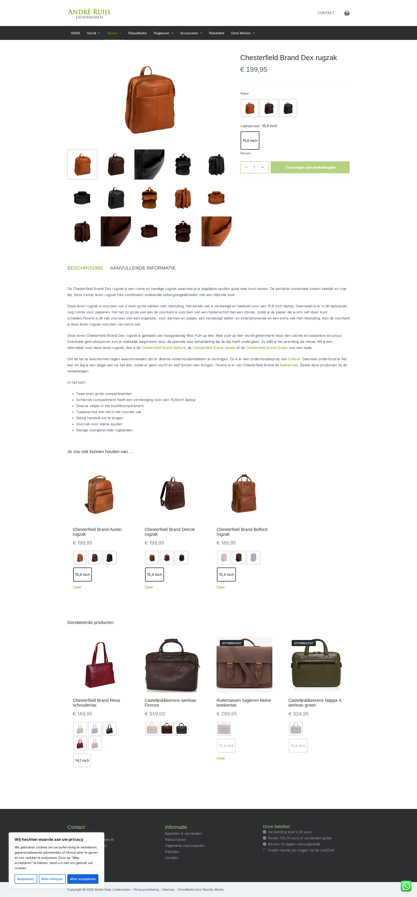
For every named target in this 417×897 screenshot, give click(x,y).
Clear (77, 587)
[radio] (249, 108)
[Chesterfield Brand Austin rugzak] (101, 494)
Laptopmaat (250, 126)
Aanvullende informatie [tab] (143, 268)
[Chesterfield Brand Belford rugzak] (244, 494)
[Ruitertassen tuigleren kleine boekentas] (244, 664)
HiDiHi (75, 33)
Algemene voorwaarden (185, 845)
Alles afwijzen (52, 879)
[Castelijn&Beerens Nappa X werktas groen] (316, 664)
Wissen (245, 153)
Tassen (112, 33)
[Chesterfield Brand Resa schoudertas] (101, 664)
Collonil (294, 359)
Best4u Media (213, 889)
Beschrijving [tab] (85, 268)
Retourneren (175, 839)
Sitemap (168, 889)
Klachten (172, 852)
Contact (326, 13)
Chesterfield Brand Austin (267, 347)
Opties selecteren (101, 596)
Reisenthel (216, 33)
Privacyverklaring (146, 889)
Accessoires (189, 33)
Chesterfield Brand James (214, 347)
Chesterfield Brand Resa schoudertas (96, 702)
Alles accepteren (83, 879)
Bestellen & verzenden (183, 833)
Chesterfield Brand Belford (163, 347)
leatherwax (289, 365)
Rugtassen (161, 33)
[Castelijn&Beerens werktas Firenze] (172, 664)
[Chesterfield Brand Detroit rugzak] (172, 494)
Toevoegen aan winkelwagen (310, 167)
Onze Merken (241, 33)
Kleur (245, 93)
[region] (56, 860)
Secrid (91, 33)
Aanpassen (25, 879)
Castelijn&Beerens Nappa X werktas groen (315, 702)
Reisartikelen (137, 33)
